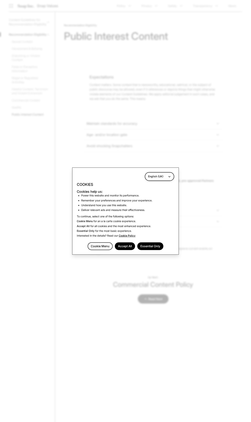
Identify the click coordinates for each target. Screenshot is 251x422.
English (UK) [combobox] (155, 176)
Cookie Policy (127, 235)
